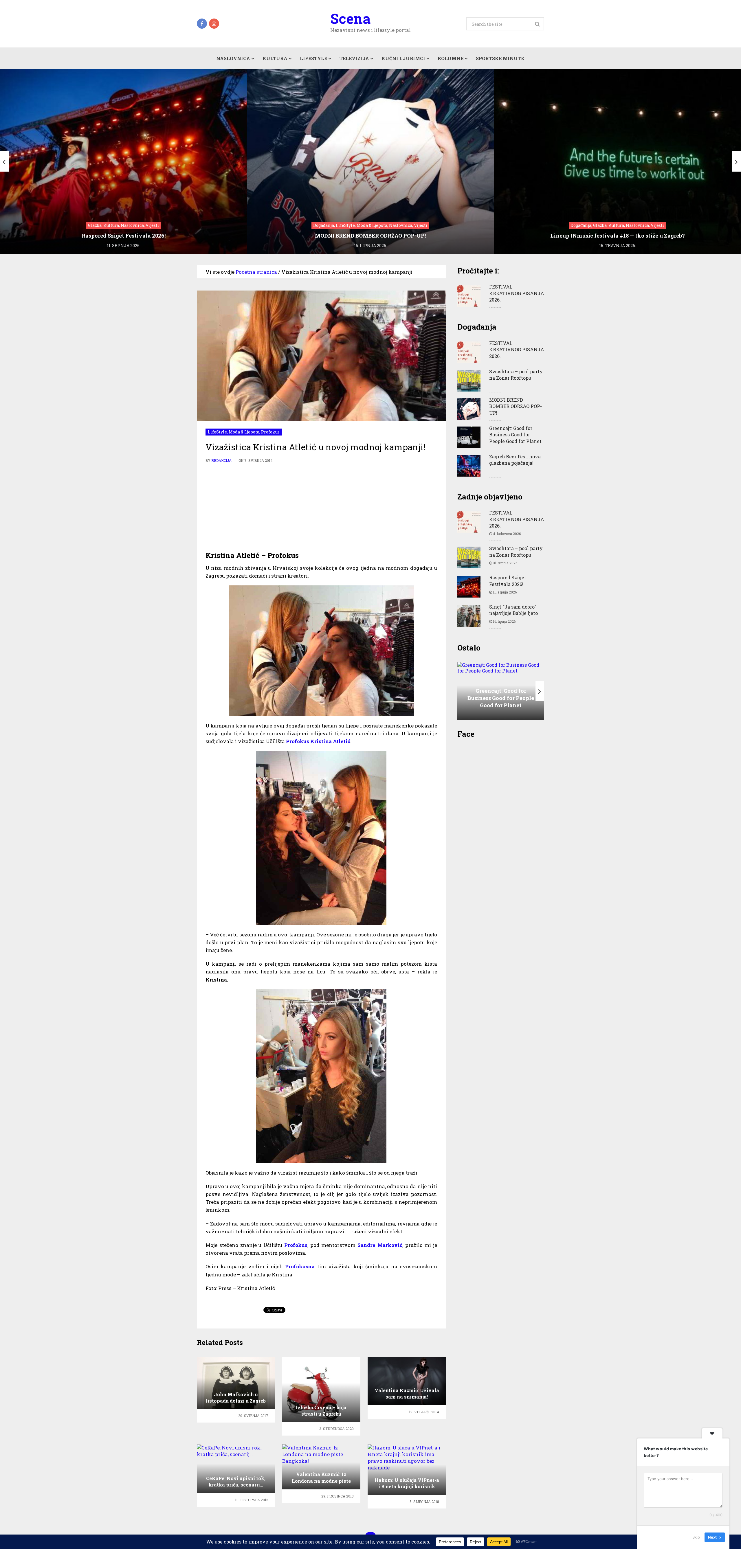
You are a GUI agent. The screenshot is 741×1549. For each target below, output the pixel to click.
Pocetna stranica (256, 272)
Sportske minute (500, 58)
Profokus (270, 432)
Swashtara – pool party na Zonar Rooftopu (516, 374)
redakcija (221, 460)
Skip (696, 1537)
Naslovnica (233, 58)
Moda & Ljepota (244, 432)
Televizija (354, 58)
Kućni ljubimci (403, 58)
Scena (350, 18)
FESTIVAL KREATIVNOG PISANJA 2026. (516, 293)
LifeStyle (313, 58)
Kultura (275, 58)
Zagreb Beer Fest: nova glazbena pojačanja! (515, 459)
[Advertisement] (321, 507)
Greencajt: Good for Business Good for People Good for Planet (515, 434)
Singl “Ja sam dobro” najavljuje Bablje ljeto (513, 610)
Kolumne (450, 58)
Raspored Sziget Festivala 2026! (507, 580)
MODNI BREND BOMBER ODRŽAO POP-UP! (515, 406)
